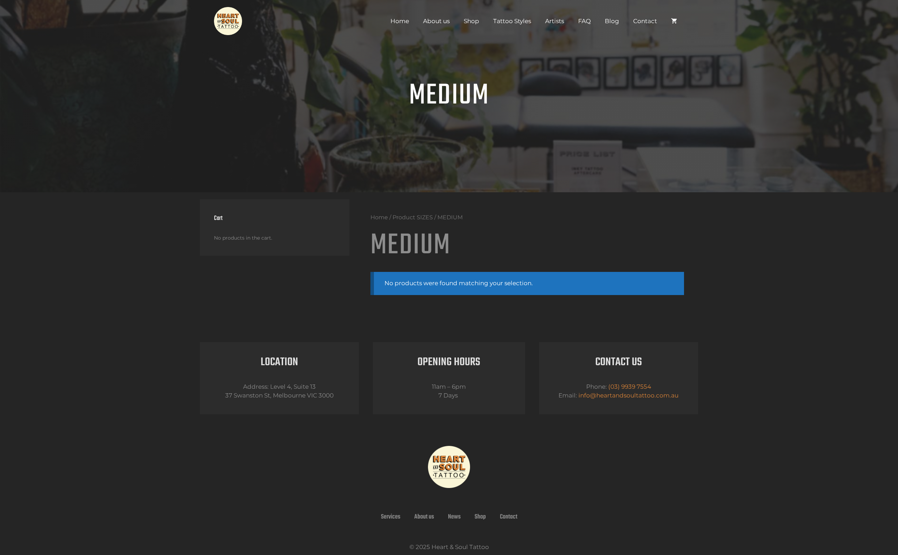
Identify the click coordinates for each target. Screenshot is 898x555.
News (454, 517)
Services (390, 517)
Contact (645, 21)
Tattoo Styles (512, 21)
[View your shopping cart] (674, 21)
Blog (612, 21)
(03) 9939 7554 (629, 386)
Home (399, 21)
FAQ (584, 21)
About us (436, 21)
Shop (471, 21)
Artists (554, 21)
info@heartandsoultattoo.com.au (628, 395)
